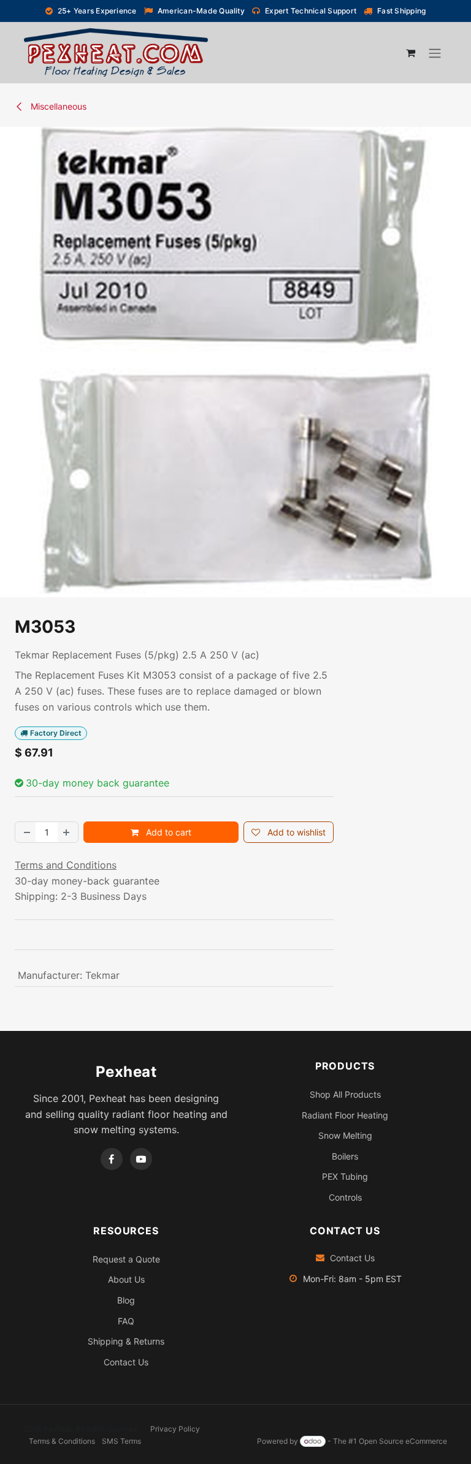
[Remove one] (25, 832)
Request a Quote (126, 1259)
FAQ (126, 1321)
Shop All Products (345, 1094)
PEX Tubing (345, 1176)
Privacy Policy (175, 1428)
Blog (126, 1300)
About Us (126, 1279)
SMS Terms (121, 1441)
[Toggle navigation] (435, 53)
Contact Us (126, 1362)
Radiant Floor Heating (345, 1115)
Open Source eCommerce (403, 1441)
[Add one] (67, 832)
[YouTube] (141, 1159)
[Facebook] (112, 1159)
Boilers (345, 1156)
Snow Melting (345, 1135)
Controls (345, 1197)
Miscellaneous (57, 106)
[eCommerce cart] (410, 52)
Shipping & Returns (126, 1341)
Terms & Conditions (62, 1441)
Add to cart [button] (167, 832)
